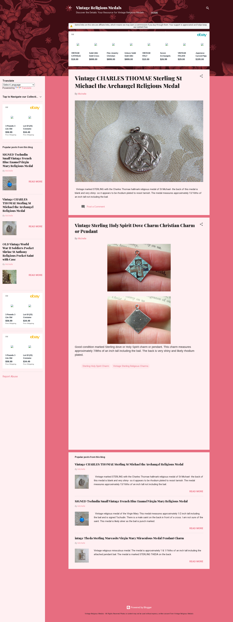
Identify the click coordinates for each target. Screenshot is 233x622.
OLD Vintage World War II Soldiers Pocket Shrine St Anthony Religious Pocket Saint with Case (18, 251)
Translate (26, 88)
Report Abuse (10, 376)
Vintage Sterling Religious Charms (130, 366)
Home (154, 12)
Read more (196, 491)
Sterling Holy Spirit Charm (96, 366)
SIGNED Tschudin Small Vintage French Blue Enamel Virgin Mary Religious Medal (131, 501)
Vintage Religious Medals (98, 7)
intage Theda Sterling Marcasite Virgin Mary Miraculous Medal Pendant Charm (129, 538)
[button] (201, 76)
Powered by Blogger (141, 607)
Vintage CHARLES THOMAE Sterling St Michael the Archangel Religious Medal (128, 81)
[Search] (208, 8)
